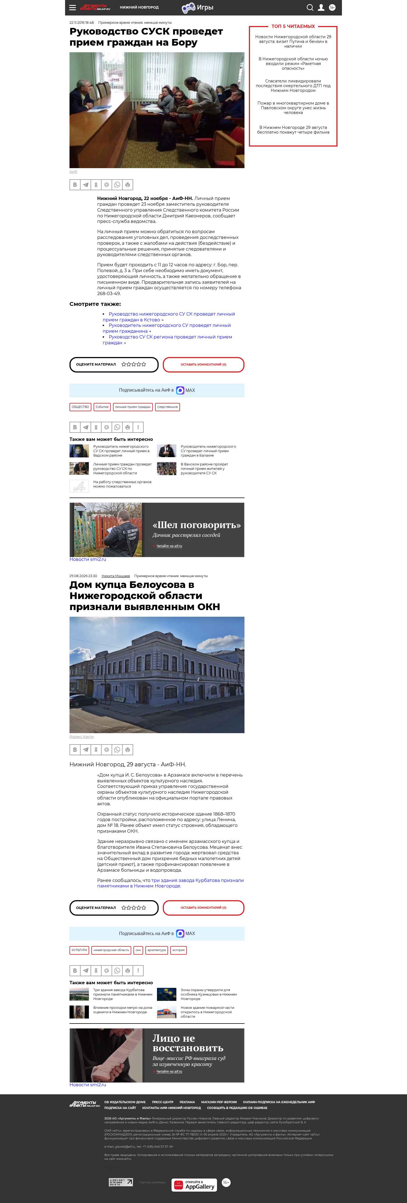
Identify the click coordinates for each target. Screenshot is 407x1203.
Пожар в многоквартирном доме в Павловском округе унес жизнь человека (293, 108)
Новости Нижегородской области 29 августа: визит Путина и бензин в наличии (293, 42)
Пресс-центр (162, 1102)
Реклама (187, 1102)
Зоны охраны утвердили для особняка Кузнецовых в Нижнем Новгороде (209, 994)
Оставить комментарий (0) (203, 364)
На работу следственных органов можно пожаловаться (122, 484)
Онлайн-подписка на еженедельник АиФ (279, 1102)
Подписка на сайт (120, 1108)
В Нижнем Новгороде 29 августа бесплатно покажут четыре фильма (293, 130)
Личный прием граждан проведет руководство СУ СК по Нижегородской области (122, 468)
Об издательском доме (125, 1102)
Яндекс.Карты (81, 737)
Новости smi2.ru (87, 559)
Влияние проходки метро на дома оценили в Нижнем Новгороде (122, 1010)
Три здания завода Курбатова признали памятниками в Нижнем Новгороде (122, 994)
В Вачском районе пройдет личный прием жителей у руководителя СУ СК (204, 468)
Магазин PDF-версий (219, 1102)
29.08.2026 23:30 (83, 576)
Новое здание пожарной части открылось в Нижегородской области (207, 1012)
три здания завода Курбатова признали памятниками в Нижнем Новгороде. (170, 883)
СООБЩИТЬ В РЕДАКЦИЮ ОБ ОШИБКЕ (237, 1108)
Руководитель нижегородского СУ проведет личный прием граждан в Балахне (208, 450)
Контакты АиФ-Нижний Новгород (171, 1108)
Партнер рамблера (152, 1182)
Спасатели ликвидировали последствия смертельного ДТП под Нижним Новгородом (293, 86)
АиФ (73, 172)
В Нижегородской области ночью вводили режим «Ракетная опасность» (293, 64)
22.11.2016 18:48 (81, 22)
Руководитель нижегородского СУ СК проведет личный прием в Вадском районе (121, 450)
